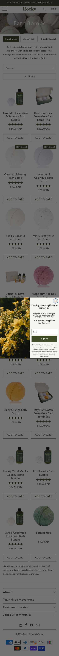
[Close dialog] (55, 301)
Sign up (44, 339)
